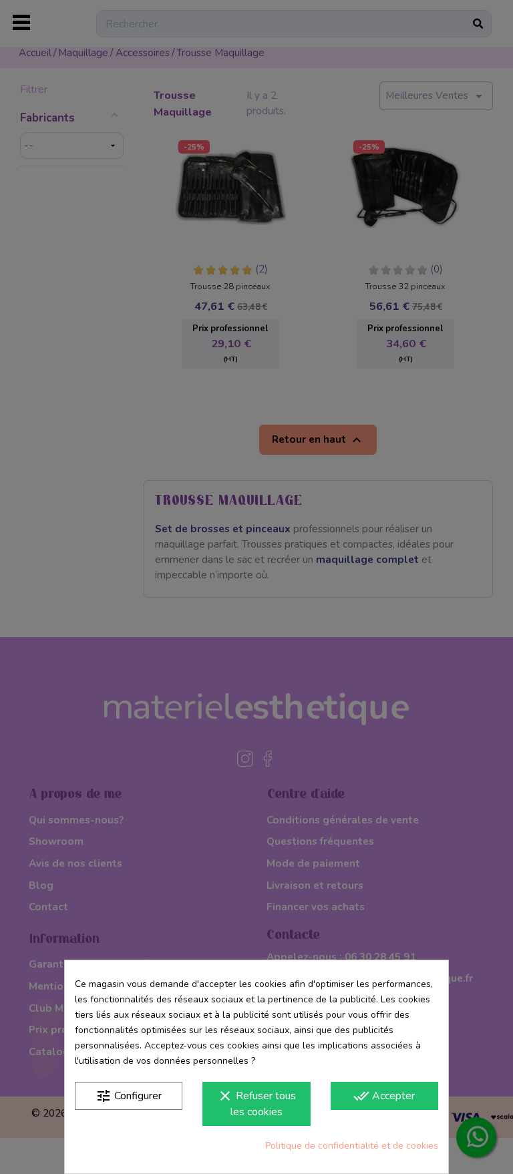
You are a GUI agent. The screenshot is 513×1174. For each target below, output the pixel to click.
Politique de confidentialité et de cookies (351, 1145)
